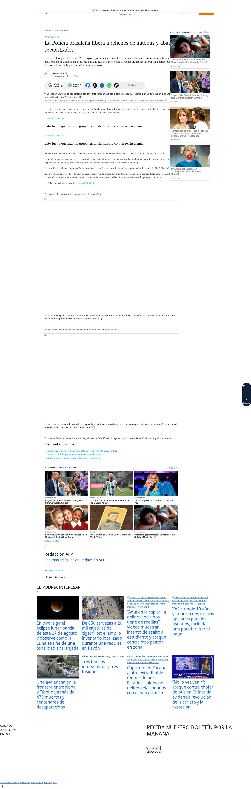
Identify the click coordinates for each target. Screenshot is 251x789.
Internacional (62, 30)
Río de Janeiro (60, 577)
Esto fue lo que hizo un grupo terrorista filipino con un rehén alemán (94, 126)
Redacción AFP (60, 73)
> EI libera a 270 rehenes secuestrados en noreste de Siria (72, 458)
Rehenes (49, 577)
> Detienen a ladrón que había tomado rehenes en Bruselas (72, 454)
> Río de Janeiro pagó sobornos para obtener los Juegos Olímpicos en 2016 (80, 450)
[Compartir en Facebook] (87, 85)
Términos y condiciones (31, 782)
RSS (55, 782)
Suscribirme (152, 748)
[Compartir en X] (94, 85)
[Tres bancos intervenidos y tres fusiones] (103, 656)
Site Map (48, 782)
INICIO (47, 30)
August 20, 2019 (86, 183)
